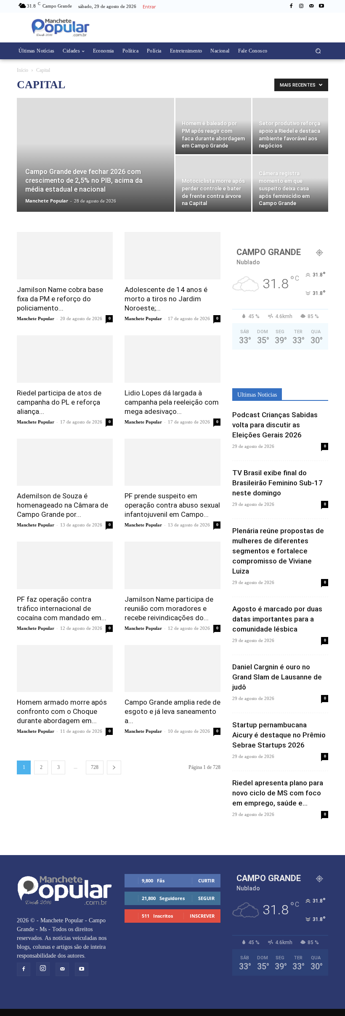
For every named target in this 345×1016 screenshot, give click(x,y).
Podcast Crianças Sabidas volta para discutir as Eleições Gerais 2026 (275, 425)
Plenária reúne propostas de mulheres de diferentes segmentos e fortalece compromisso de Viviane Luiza (278, 550)
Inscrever (202, 916)
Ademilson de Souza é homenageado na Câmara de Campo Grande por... (62, 505)
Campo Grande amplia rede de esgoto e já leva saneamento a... (172, 711)
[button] (318, 51)
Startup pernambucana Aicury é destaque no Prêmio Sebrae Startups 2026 (279, 735)
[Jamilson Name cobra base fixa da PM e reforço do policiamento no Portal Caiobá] (65, 255)
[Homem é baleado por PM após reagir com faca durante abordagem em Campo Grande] (213, 126)
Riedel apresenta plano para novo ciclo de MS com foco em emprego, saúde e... (277, 793)
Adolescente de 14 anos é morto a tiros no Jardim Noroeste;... (166, 298)
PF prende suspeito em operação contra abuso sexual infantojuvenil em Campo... (172, 505)
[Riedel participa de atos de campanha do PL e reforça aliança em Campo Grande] (65, 359)
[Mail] (311, 6)
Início (22, 70)
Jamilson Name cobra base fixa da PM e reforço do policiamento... (60, 298)
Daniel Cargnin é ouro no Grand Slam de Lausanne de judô (277, 677)
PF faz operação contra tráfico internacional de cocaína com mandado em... (61, 608)
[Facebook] (291, 6)
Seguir (206, 898)
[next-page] (114, 767)
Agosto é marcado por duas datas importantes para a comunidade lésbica (277, 619)
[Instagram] (301, 6)
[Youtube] (321, 6)
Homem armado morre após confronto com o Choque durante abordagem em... (62, 711)
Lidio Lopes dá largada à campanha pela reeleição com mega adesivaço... (172, 402)
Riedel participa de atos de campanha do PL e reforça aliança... (59, 402)
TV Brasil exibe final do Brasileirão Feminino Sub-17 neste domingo (277, 483)
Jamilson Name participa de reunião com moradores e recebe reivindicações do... (169, 608)
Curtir (206, 880)
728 (94, 767)
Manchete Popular (46, 200)
